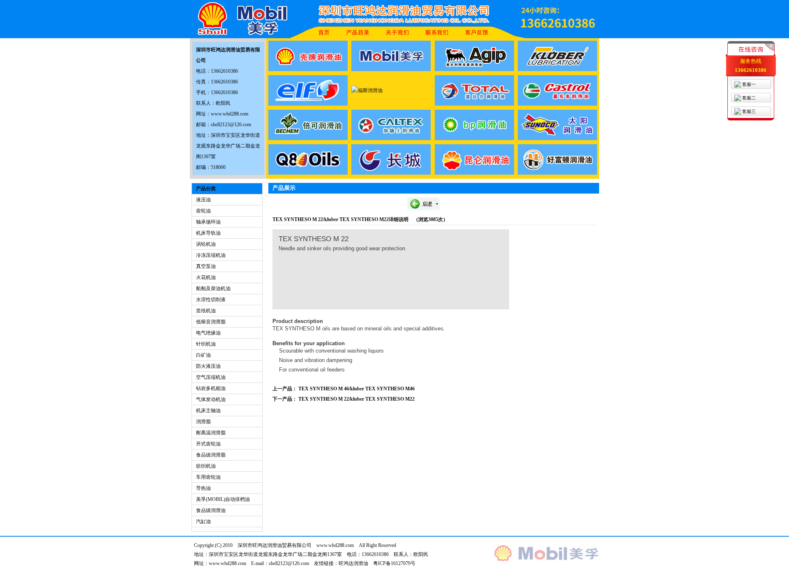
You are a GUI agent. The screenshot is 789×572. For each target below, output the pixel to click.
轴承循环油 (208, 222)
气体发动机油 (211, 399)
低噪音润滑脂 (211, 322)
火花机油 (206, 277)
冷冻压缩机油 (211, 255)
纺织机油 (206, 466)
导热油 (203, 488)
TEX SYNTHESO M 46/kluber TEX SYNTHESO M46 (356, 389)
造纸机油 (206, 311)
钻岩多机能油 (211, 388)
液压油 (203, 200)
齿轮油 (203, 211)
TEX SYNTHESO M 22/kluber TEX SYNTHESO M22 (356, 399)
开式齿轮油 (208, 444)
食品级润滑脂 (211, 455)
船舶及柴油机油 (213, 288)
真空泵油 (206, 266)
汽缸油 (203, 521)
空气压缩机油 (211, 377)
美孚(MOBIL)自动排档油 (223, 499)
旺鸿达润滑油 (353, 563)
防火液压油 (208, 366)
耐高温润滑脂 (211, 433)
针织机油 (206, 344)
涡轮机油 (206, 244)
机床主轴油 (208, 410)
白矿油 (203, 355)
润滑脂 (203, 421)
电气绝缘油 (208, 333)
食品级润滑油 (211, 510)
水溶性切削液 (211, 299)
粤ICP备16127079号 (394, 563)
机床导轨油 (208, 233)
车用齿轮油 (208, 477)
